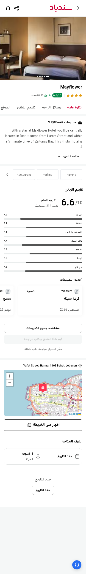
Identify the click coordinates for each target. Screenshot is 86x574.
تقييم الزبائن (26, 107)
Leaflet (73, 413)
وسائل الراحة (51, 107)
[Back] (78, 8)
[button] (16, 8)
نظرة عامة (74, 107)
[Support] (8, 8)
